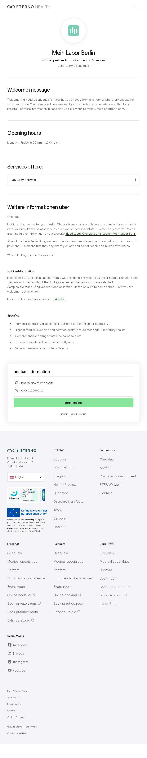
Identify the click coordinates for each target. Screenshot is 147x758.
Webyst (23, 733)
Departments (63, 468)
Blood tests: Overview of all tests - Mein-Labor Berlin (100, 233)
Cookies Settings (15, 717)
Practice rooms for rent (118, 476)
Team (57, 510)
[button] (136, 7)
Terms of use (13, 697)
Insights (59, 476)
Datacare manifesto (68, 501)
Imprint (11, 710)
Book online (73, 402)
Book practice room (22, 612)
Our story (60, 493)
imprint (64, 413)
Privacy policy (14, 704)
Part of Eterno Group (17, 691)
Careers (59, 518)
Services (106, 468)
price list (59, 299)
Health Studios (64, 485)
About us (60, 459)
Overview (107, 459)
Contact (59, 527)
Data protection (78, 413)
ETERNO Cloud (111, 485)
